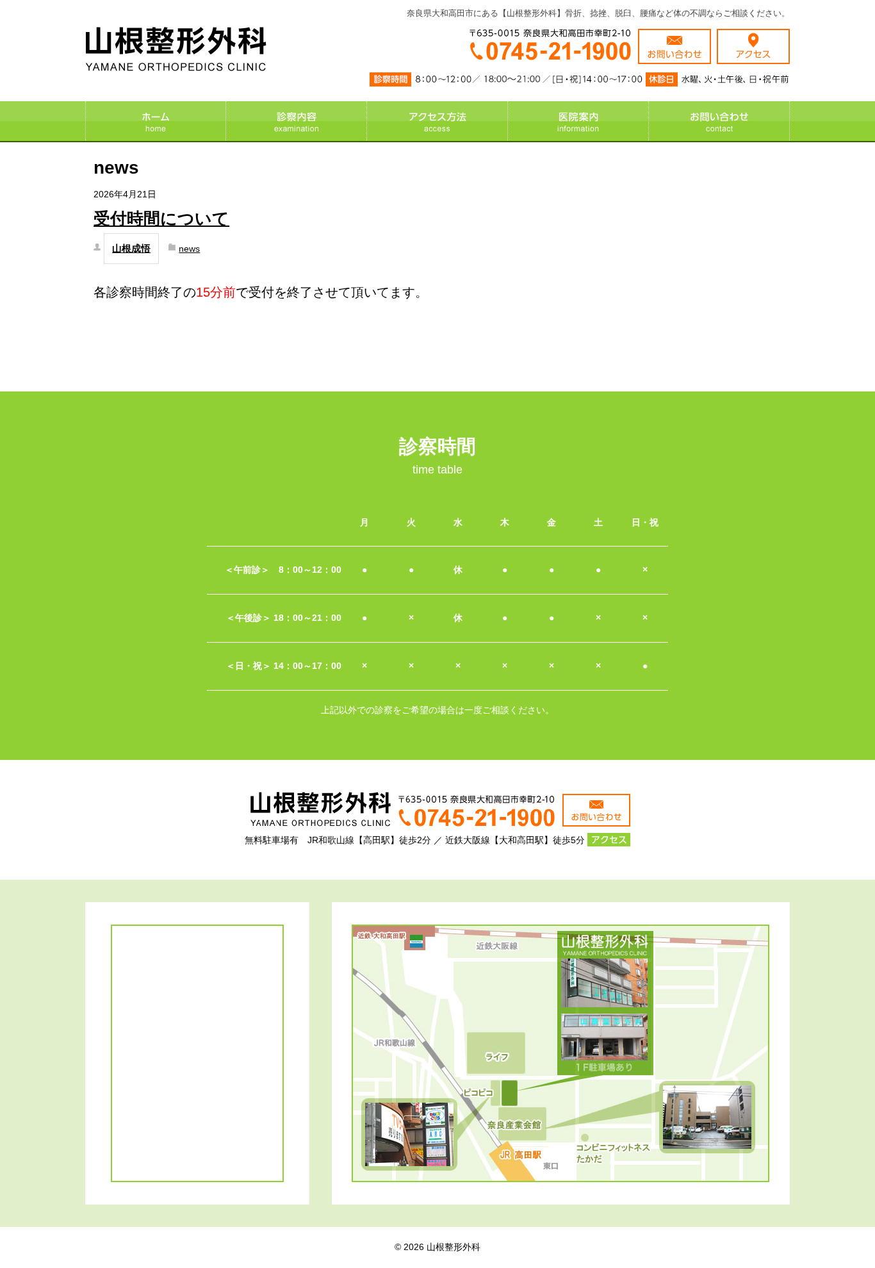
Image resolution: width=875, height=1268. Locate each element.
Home (155, 121)
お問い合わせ (719, 121)
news (189, 248)
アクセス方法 (437, 121)
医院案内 (578, 121)
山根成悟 (131, 248)
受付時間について (161, 218)
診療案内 (296, 121)
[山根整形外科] (175, 63)
